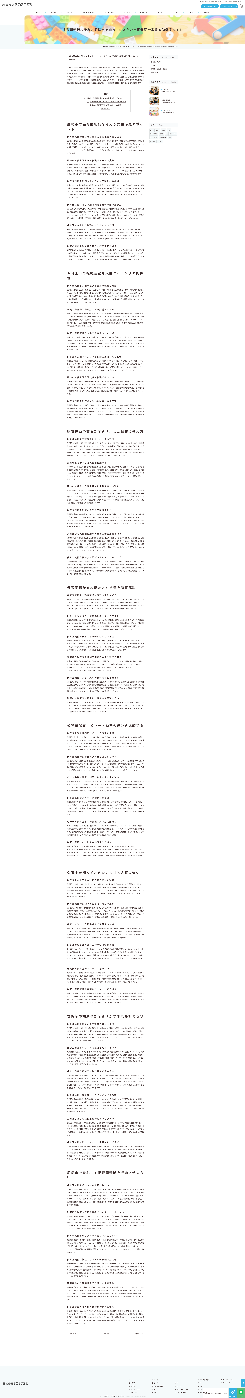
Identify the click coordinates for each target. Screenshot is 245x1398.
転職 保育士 (155, 72)
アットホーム (153, 137)
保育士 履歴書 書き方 (159, 69)
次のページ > (139, 1334)
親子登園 (152, 141)
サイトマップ (225, 1383)
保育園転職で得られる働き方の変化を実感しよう (108, 101)
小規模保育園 (163, 137)
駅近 (170, 137)
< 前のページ (72, 1334)
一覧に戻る (105, 1334)
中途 (166, 134)
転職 (169, 130)
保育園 (163, 130)
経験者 (161, 134)
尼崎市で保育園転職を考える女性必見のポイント (105, 98)
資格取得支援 (153, 134)
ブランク (159, 141)
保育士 (153, 65)
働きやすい (173, 134)
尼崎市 (158, 130)
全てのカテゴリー (157, 62)
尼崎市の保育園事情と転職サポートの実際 (105, 105)
